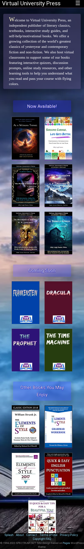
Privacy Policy (69, 535)
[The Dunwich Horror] (58, 253)
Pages (66, 543)
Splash (8, 535)
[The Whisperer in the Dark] (25, 253)
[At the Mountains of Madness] (58, 206)
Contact (31, 535)
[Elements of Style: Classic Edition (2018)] (25, 447)
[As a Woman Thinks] (25, 158)
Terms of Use (48, 535)
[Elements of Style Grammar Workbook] (58, 447)
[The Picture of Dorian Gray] (25, 206)
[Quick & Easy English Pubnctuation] (58, 494)
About (20, 535)
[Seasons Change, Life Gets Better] (58, 158)
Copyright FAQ (42, 538)
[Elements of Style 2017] (25, 494)
